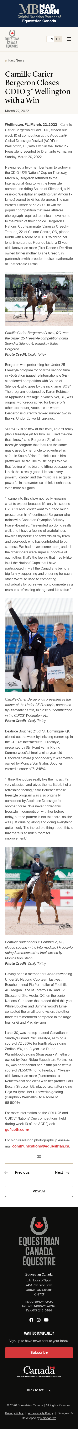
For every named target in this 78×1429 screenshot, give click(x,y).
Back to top (35, 1390)
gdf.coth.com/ (17, 1130)
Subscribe (39, 1353)
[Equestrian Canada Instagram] (38, 1320)
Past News (16, 60)
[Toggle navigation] (69, 39)
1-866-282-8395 (45, 1306)
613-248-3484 (42, 1310)
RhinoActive (48, 1418)
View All (39, 1191)
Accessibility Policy (40, 1413)
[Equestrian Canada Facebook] (31, 1320)
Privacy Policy (14, 1413)
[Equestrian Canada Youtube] (46, 1320)
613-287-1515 (44, 1302)
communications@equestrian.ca (40, 1146)
